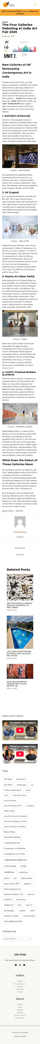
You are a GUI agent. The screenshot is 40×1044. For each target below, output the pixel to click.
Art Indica (20, 981)
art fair (28, 790)
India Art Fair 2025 (11, 883)
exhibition (9, 872)
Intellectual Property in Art (13, 894)
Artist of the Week (19, 795)
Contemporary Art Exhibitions (15, 848)
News (20, 905)
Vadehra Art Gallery (11, 916)
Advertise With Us (20, 1015)
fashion (6, 878)
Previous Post (20, 548)
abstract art (20, 779)
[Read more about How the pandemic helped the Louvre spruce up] (20, 671)
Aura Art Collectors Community (16, 816)
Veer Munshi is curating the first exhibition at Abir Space (19, 605)
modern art (8, 904)
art (32, 784)
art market (30, 805)
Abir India (8, 779)
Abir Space (20, 1012)
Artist (6, 795)
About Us (20, 1004)
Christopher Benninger (12, 837)
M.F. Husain (20, 899)
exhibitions (23, 872)
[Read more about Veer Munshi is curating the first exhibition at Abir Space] (20, 587)
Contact (20, 1007)
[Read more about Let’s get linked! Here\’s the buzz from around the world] (20, 632)
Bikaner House (9, 831)
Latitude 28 (8, 899)
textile (32, 910)
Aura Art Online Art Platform (15, 826)
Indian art (27, 883)
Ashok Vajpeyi (9, 811)
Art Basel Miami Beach (12, 790)
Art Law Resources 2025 (13, 805)
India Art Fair (26, 878)
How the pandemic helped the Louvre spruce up (17, 683)
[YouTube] (24, 965)
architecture (21, 784)
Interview (30, 894)
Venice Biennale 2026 (13, 921)
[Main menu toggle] (35, 4)
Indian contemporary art (12, 889)
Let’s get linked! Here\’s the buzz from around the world (19, 653)
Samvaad (20, 986)
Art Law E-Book (10, 800)
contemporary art (12, 842)
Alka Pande (8, 784)
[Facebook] (16, 965)
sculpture (22, 910)
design (23, 866)
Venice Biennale (29, 916)
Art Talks (20, 992)
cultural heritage (10, 866)
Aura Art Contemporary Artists (15, 821)
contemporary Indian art (15, 859)
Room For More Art (20, 984)
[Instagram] (20, 965)
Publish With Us (20, 1018)
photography (9, 910)
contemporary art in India (14, 853)
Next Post (20, 554)
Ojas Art (29, 905)
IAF (15, 878)
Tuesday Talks (20, 989)
